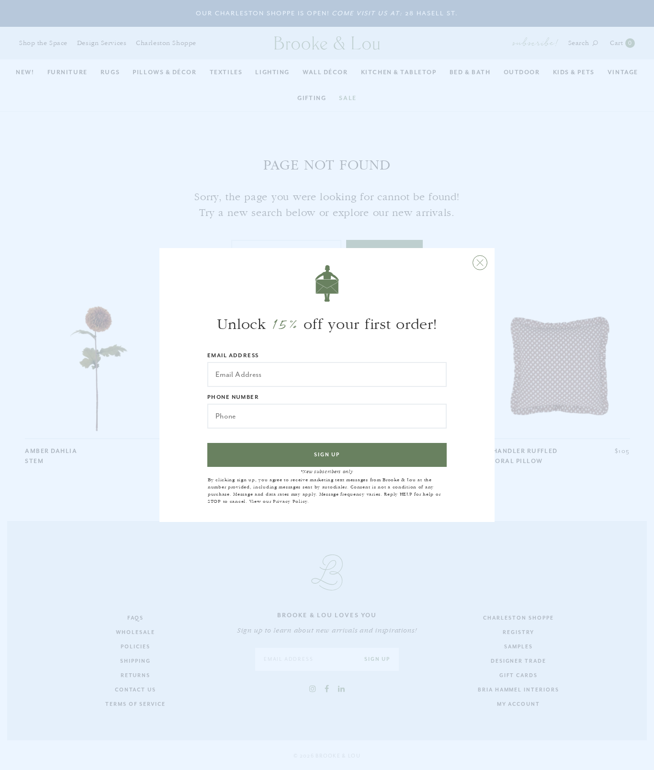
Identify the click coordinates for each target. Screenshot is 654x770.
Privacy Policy (290, 501)
